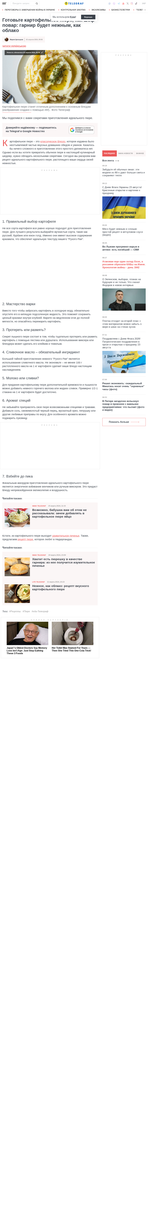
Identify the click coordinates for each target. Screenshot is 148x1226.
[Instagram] (132, 3)
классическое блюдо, (53, 141)
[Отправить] (37, 3)
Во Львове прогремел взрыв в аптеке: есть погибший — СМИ (120, 248)
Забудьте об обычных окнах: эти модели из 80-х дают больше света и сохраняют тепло (123, 172)
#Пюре (26, 611)
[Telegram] (118, 3)
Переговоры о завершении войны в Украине (30, 10)
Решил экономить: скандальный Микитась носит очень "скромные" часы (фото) (123, 386)
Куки (72, 17)
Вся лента (108, 160)
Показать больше (119, 422)
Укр (144, 3)
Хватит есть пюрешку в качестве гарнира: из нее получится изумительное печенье (63, 562)
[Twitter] (128, 3)
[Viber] (114, 3)
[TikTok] (136, 3)
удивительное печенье (65, 535)
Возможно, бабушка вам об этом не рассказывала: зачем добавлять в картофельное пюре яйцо (59, 513)
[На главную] (74, 3)
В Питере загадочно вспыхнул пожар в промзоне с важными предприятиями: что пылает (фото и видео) (123, 405)
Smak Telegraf (39, 506)
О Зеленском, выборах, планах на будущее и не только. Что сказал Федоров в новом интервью (121, 282)
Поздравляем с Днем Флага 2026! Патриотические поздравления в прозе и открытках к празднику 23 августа (121, 343)
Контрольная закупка (73, 10)
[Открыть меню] (4, 3)
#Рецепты (15, 611)
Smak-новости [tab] (125, 153)
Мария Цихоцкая (16, 39)
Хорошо (88, 17)
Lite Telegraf (38, 582)
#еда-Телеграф (40, 611)
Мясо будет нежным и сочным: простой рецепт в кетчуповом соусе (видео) (122, 232)
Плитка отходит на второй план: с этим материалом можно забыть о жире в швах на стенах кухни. (121, 324)
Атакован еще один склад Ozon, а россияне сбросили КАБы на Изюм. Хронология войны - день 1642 (123, 264)
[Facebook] (109, 3)
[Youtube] (123, 3)
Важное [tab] (140, 153)
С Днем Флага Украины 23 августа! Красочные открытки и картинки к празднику (122, 190)
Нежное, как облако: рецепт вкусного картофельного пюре (60, 587)
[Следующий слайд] (145, 10)
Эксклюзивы (98, 10)
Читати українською (14, 46)
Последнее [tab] (109, 153)
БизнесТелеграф (120, 10)
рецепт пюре (25, 539)
